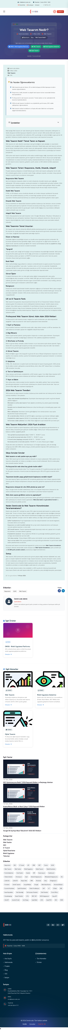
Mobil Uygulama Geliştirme (52, 46)
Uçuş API (54, 896)
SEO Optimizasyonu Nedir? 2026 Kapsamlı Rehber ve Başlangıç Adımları (28, 782)
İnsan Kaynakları (9, 892)
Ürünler (39, 962)
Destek (28, 873)
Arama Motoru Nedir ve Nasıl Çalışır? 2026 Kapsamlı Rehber (24, 807)
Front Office (54, 892)
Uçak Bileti (34, 900)
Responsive (7, 591)
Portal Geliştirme (9, 873)
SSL (62, 877)
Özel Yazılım (20, 873)
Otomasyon (19, 877)
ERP (34, 873)
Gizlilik (25, 1024)
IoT (49, 888)
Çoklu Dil (15, 880)
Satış (45, 880)
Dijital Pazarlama (9, 851)
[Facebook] (48, 925)
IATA (42, 900)
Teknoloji (6, 856)
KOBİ (61, 900)
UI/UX (14, 591)
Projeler (7, 966)
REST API (34, 896)
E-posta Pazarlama (9, 888)
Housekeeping (8, 896)
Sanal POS (49, 900)
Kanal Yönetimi (19, 896)
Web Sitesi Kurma (46, 884)
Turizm (46, 865)
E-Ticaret (6, 848)
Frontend (7, 884)
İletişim (6, 978)
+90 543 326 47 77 (13, 1005)
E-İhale (55, 888)
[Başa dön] (0, 1029)
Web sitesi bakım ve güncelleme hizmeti (45, 500)
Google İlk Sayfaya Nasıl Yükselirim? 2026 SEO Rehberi (22, 831)
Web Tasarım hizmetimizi (53, 545)
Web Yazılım (7, 842)
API (28, 865)
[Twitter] (45, 5)
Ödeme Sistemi (8, 877)
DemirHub (21, 5)
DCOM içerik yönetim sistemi (16, 550)
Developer (30, 5)
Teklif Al (60, 11)
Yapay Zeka (24, 880)
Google (36, 884)
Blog (32, 37)
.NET (39, 865)
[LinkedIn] (47, 5)
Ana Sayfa (26, 37)
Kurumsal (38, 880)
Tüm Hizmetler (41, 959)
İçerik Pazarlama (22, 888)
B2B (61, 888)
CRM (33, 865)
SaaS (26, 877)
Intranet (37, 5)
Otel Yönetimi (44, 892)
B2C (56, 900)
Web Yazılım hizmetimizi (42, 547)
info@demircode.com (14, 999)
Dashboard (51, 873)
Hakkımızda (8, 962)
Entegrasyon (53, 880)
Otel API (7, 900)
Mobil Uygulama (8, 853)
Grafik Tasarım (16, 884)
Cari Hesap (25, 900)
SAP (44, 888)
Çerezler (32, 1024)
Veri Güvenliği (19, 892)
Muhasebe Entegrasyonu (51, 877)
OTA (27, 896)
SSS (5, 974)
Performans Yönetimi (32, 892)
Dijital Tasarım (35, 50)
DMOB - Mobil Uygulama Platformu (19, 46)
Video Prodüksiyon (34, 888)
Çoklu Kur (7, 880)
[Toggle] (58, 122)
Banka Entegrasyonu (36, 877)
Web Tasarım (36, 46)
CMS (31, 880)
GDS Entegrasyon (44, 896)
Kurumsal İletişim (58, 884)
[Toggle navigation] (4, 11)
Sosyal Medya (27, 884)
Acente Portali (15, 900)
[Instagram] (49, 5)
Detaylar (7, 654)
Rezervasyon (41, 873)
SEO (4, 845)
